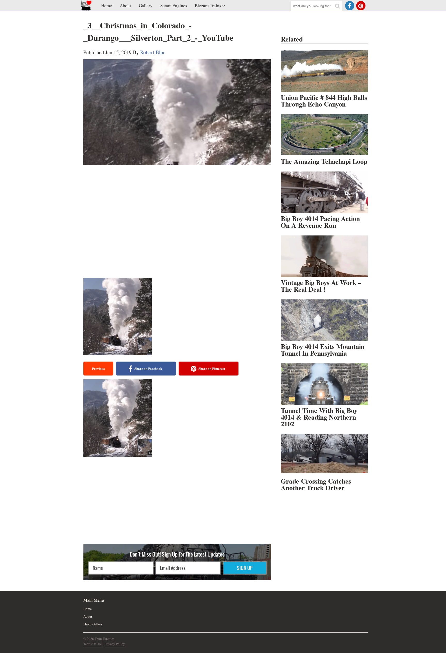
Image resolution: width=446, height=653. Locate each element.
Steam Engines (173, 6)
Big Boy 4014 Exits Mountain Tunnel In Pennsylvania (322, 349)
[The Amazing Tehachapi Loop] (324, 135)
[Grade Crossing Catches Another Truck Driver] (324, 455)
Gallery (146, 6)
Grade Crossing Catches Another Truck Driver (316, 484)
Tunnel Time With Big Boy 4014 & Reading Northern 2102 (319, 417)
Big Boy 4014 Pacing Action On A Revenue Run (320, 222)
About (125, 6)
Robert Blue (152, 52)
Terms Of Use (92, 643)
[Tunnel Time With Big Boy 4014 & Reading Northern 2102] (324, 384)
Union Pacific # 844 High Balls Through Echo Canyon (324, 100)
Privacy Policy (115, 643)
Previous (98, 368)
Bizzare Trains (208, 6)
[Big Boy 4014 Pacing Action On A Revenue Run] (324, 192)
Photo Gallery (93, 624)
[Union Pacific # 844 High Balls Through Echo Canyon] (324, 71)
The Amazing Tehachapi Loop (324, 161)
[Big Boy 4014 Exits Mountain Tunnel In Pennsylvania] (324, 320)
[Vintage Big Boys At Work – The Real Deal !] (324, 256)
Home (106, 6)
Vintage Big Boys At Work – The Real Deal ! (321, 285)
